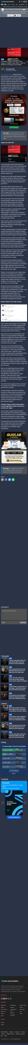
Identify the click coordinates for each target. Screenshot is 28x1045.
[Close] (22, 505)
